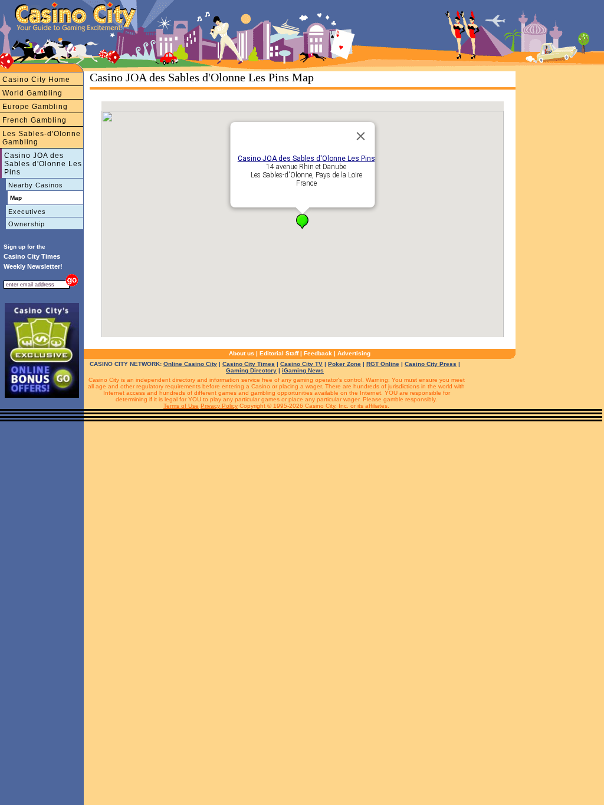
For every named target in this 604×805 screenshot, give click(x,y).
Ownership (26, 223)
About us (241, 353)
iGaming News (303, 370)
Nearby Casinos (35, 185)
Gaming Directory (251, 370)
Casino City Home (36, 79)
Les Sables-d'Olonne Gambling (41, 138)
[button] (302, 221)
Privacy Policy (219, 405)
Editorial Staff (279, 353)
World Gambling (32, 93)
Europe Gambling (35, 107)
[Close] (361, 136)
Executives (27, 211)
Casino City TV (301, 364)
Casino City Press (431, 364)
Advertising (353, 353)
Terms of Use (181, 405)
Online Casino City (190, 364)
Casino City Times (248, 364)
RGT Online (382, 364)
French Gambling (34, 120)
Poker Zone (344, 364)
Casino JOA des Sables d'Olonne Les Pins (43, 163)
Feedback (318, 353)
